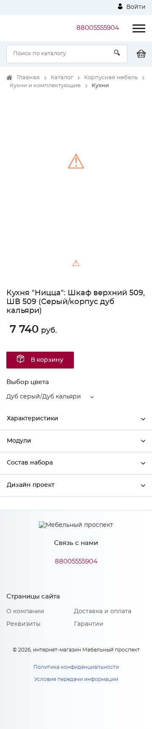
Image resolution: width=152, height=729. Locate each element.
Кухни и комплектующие (45, 85)
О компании (25, 611)
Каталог (62, 77)
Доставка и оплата (102, 611)
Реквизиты (23, 624)
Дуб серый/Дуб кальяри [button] (43, 397)
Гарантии (88, 624)
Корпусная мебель (111, 77)
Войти (135, 7)
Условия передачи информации (76, 679)
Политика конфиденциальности (76, 667)
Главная (28, 77)
